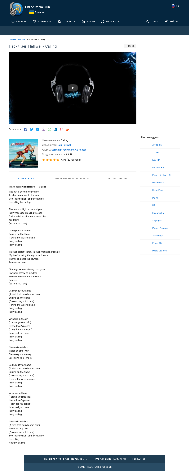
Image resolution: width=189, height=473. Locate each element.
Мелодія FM (158, 213)
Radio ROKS (158, 167)
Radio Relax (158, 182)
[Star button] (43, 160)
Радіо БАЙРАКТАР (161, 175)
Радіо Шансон (159, 250)
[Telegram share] (37, 129)
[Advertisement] (160, 87)
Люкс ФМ (157, 144)
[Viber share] (43, 129)
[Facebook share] (25, 129)
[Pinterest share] (61, 129)
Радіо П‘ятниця (160, 228)
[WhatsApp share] (49, 129)
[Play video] (73, 87)
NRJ (154, 205)
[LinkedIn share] (55, 129)
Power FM (157, 243)
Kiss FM (156, 160)
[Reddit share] (67, 129)
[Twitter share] (31, 129)
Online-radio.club (103, 466)
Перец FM (157, 220)
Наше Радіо (158, 190)
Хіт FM (155, 152)
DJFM (155, 198)
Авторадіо (157, 235)
